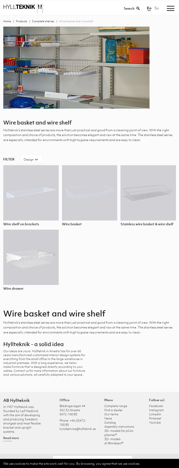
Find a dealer (113, 410)
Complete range (115, 406)
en (149, 8)
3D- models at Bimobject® (114, 441)
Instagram (156, 410)
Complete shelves (43, 21)
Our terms (111, 414)
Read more (11, 438)
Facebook (156, 406)
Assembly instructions (119, 426)
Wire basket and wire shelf (76, 21)
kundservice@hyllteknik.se (78, 429)
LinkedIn (155, 414)
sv (157, 8)
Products (21, 21)
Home (7, 21)
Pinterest (155, 418)
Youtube (155, 422)
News (108, 418)
